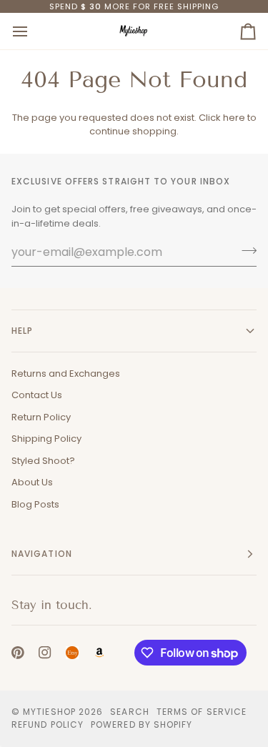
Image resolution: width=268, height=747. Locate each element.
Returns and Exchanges (65, 373)
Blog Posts (35, 504)
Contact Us (36, 395)
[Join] (245, 250)
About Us (32, 482)
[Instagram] (45, 652)
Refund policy (47, 724)
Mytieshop (49, 712)
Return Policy (41, 417)
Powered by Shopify (141, 724)
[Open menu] (32, 31)
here (234, 117)
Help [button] (22, 331)
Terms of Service (202, 712)
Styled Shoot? (43, 461)
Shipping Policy (46, 438)
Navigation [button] (41, 554)
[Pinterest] (17, 652)
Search (129, 712)
